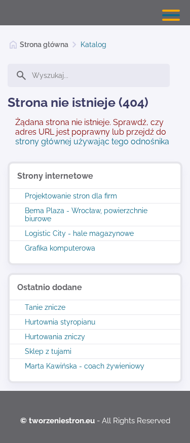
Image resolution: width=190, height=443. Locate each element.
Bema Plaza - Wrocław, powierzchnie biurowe (86, 215)
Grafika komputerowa (60, 248)
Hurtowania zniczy (55, 337)
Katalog (93, 45)
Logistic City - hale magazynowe (79, 233)
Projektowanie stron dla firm (71, 196)
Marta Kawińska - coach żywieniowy (84, 366)
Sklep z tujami (48, 351)
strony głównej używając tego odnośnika (92, 141)
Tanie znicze (45, 307)
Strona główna (44, 45)
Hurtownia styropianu (60, 322)
